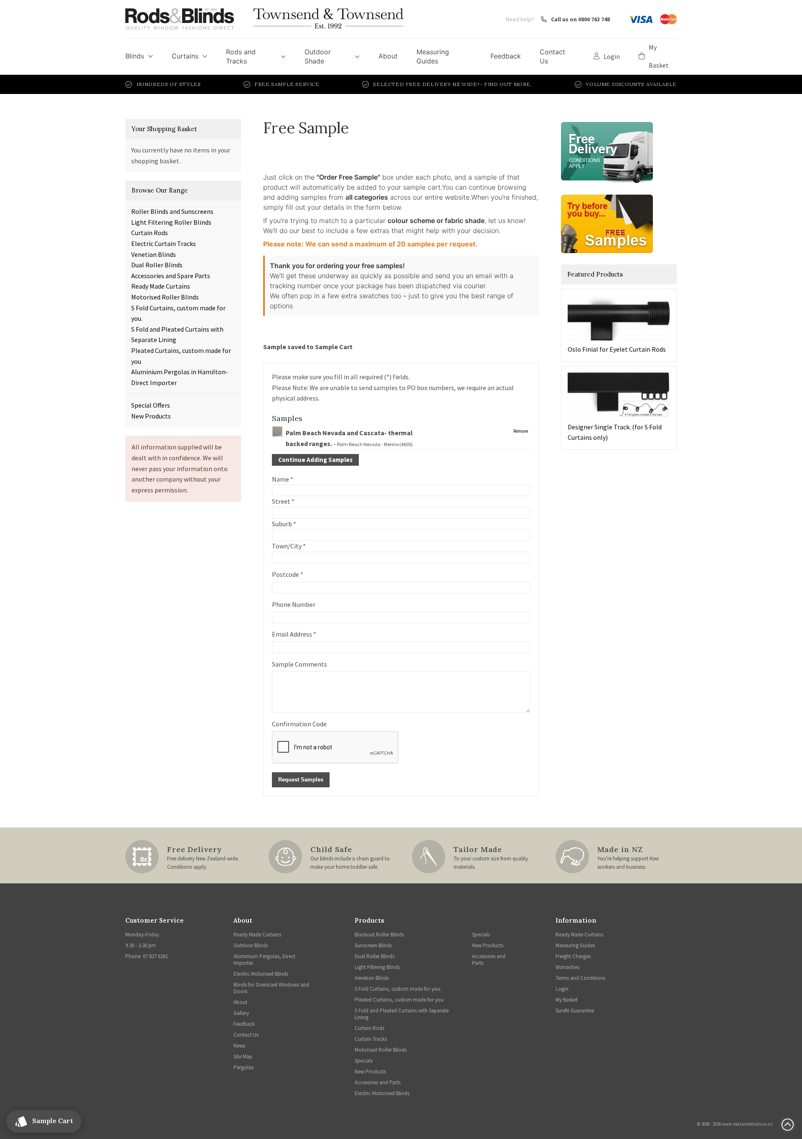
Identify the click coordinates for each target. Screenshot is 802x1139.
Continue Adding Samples (315, 460)
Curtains (185, 56)
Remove (520, 431)
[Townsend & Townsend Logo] (328, 19)
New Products (151, 416)
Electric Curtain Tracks (163, 243)
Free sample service (286, 84)
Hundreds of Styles (168, 84)
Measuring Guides (432, 56)
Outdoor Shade (318, 56)
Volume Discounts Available (631, 84)
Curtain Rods (149, 232)
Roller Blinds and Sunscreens (172, 211)
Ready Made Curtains (160, 286)
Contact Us (552, 56)
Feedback (505, 56)
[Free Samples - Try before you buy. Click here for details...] (607, 223)
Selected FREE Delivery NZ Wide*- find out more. (452, 84)
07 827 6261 (155, 956)
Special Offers (150, 405)
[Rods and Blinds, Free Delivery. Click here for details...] (607, 150)
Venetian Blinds (153, 254)
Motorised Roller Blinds (165, 297)
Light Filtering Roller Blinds (171, 222)
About (388, 56)
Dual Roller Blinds (157, 265)
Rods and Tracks (241, 56)
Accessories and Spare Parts (170, 275)
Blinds (134, 56)
